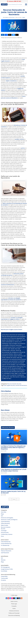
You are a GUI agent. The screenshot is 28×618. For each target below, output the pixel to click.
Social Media (4, 571)
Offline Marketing (5, 523)
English (23, 17)
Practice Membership (6, 543)
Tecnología (3, 530)
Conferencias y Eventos (6, 534)
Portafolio (3, 580)
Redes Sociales (4, 525)
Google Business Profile (7, 569)
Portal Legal (14, 603)
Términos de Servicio (14, 610)
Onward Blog (4, 576)
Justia (15, 595)
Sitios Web (3, 512)
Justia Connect (5, 539)
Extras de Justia (4, 532)
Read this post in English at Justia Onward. (11, 329)
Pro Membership (5, 545)
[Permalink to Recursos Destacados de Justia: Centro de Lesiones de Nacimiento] (14, 25)
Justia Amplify (4, 565)
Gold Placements (5, 552)
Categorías (4, 510)
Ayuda (14, 608)
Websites (3, 560)
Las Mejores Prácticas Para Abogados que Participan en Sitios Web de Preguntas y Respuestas (13, 447)
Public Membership (5, 541)
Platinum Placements (6, 551)
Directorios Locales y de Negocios (9, 519)
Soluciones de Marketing (14, 615)
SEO (2, 516)
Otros (2, 536)
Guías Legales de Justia (9, 385)
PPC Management (5, 567)
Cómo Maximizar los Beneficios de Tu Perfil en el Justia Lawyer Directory (13, 470)
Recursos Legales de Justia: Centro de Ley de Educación (13, 492)
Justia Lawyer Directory (7, 549)
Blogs (2, 514)
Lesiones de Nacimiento (21, 385)
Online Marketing (5, 521)
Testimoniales (4, 578)
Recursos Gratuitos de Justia (14, 384)
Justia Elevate (4, 556)
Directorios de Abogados (7, 517)
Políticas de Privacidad (14, 613)
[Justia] (11, 4)
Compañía (14, 606)
